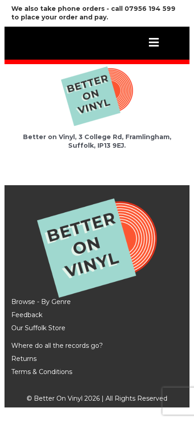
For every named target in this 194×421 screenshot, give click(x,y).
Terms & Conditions (41, 372)
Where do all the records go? (57, 345)
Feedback (26, 315)
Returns (24, 359)
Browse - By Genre (41, 302)
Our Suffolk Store (38, 328)
